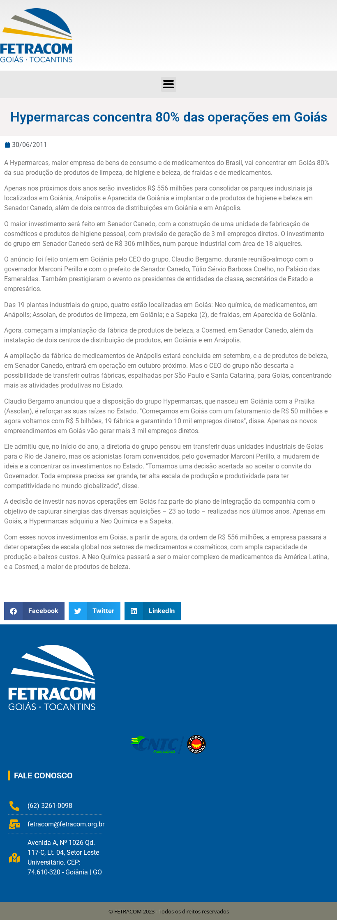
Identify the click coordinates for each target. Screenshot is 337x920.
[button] (168, 84)
